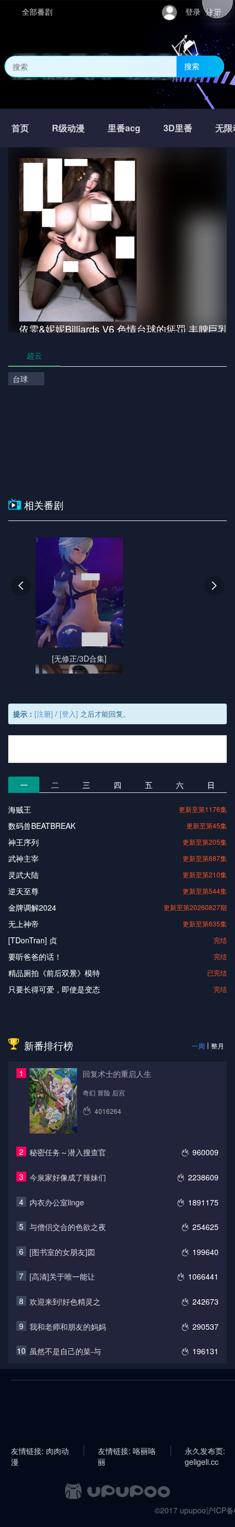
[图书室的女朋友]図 (62, 1251)
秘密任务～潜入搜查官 (68, 1152)
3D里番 (177, 128)
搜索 (191, 65)
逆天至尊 (23, 891)
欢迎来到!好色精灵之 (65, 1301)
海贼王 (19, 809)
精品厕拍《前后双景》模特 (54, 972)
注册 (213, 11)
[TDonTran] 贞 (32, 940)
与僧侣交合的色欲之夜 (68, 1226)
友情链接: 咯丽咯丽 (127, 1450)
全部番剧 (37, 11)
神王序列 (23, 842)
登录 (193, 11)
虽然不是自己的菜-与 (65, 1351)
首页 (20, 128)
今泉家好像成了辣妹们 (68, 1177)
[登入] (69, 713)
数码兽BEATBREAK (41, 825)
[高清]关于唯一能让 (62, 1276)
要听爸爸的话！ (35, 956)
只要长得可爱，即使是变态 (54, 989)
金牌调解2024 (32, 907)
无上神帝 (23, 923)
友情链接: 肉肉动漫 (40, 1450)
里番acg (124, 128)
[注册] (43, 713)
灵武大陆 (23, 874)
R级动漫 (68, 128)
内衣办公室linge (57, 1202)
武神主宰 (23, 858)
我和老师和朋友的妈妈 (68, 1326)
